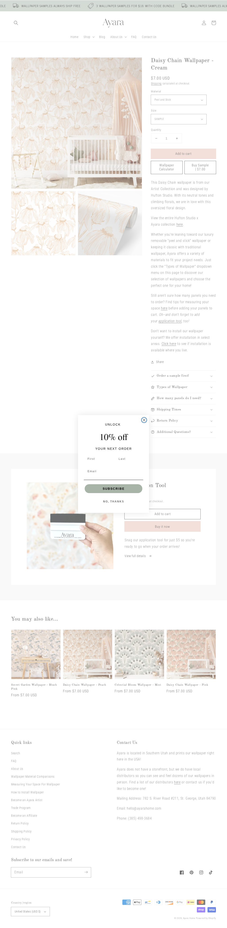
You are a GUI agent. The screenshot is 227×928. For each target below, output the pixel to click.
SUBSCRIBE (114, 488)
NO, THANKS (113, 501)
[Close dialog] (144, 420)
